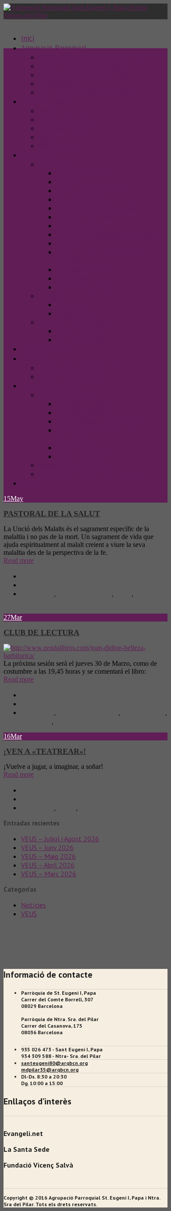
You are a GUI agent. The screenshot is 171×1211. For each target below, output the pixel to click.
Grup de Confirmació (85, 216)
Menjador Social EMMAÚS (76, 465)
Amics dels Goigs (80, 339)
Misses (48, 110)
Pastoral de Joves (82, 269)
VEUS (30, 483)
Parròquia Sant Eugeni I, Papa (81, 65)
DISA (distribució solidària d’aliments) (92, 473)
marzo (66, 807)
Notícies (33, 584)
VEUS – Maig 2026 (48, 856)
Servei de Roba (77, 456)
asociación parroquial (87, 712)
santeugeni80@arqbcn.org (54, 1063)
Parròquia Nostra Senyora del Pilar (89, 57)
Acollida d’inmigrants (86, 403)
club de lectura (143, 712)
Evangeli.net (23, 1133)
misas (123, 593)
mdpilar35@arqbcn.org (49, 1069)
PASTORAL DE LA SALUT (52, 513)
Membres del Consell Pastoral (83, 74)
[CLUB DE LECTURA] (85, 655)
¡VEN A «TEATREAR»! (45, 751)
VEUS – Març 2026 (48, 873)
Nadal (47, 136)
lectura (65, 721)
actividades (37, 593)
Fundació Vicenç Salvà (71, 376)
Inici (27, 38)
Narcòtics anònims (83, 447)
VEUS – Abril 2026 (48, 865)
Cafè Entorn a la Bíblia (90, 190)
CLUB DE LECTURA (41, 632)
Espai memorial (45, 349)
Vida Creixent (75, 278)
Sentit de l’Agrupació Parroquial (84, 92)
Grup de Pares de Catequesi (96, 208)
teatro (88, 807)
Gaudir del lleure (80, 330)
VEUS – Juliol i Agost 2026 (60, 838)
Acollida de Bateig (83, 172)
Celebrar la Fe (43, 155)
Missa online (57, 145)
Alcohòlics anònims (84, 412)
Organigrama (57, 83)
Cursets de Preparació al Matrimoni (107, 234)
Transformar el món (53, 385)
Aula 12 (67, 181)
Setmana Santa (61, 128)
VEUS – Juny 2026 (47, 847)
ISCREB (67, 243)
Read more (19, 560)
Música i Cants (77, 304)
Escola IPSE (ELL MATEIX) (78, 367)
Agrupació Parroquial (51, 576)
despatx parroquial (84, 593)
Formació (52, 164)
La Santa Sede (27, 1149)
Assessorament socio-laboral (99, 421)
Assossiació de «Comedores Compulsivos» (96, 434)
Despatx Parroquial (67, 119)
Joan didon (36, 721)
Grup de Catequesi (82, 199)
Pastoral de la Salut (85, 286)
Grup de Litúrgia (79, 225)
